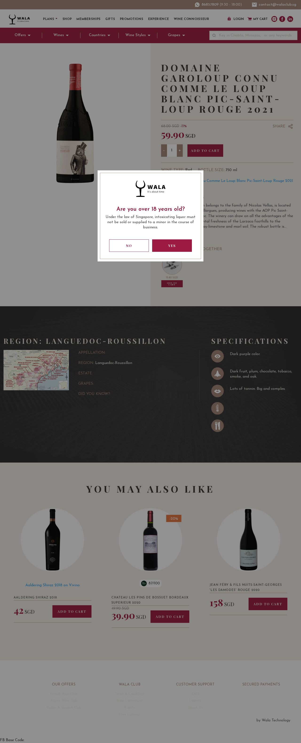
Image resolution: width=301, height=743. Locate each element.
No (129, 245)
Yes (172, 245)
